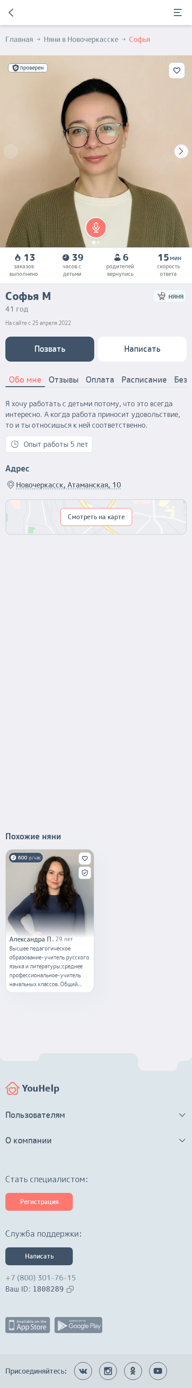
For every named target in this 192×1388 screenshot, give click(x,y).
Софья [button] (139, 39)
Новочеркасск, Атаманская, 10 (68, 485)
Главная (19, 39)
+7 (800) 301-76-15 (40, 1278)
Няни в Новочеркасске (81, 39)
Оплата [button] (100, 379)
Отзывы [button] (64, 379)
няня (176, 296)
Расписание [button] (144, 379)
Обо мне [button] (25, 379)
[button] (96, 227)
